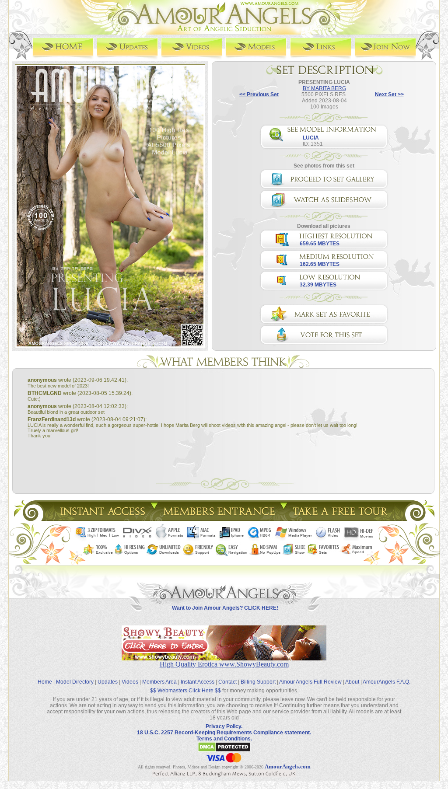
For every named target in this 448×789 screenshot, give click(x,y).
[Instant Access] (102, 518)
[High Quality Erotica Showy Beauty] (224, 658)
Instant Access (197, 682)
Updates (108, 682)
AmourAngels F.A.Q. (386, 682)
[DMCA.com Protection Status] (224, 750)
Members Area (159, 682)
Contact (227, 682)
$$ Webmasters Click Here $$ (185, 691)
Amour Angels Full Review (310, 682)
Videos (130, 682)
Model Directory (75, 682)
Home (45, 682)
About (352, 682)
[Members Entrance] (218, 518)
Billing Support (258, 682)
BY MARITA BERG (324, 88)
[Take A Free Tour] (342, 518)
